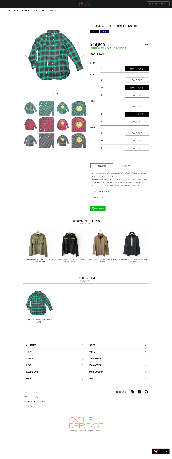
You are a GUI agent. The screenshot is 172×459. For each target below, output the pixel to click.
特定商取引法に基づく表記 (34, 402)
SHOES (29, 378)
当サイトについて (31, 392)
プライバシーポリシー (33, 397)
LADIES (92, 345)
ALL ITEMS (31, 345)
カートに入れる (136, 69)
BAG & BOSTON (96, 372)
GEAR (28, 365)
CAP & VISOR (95, 358)
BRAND (24, 11)
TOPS (35, 11)
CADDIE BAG (32, 372)
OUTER (53, 11)
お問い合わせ (29, 406)
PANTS (44, 11)
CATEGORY (12, 11)
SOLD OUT (137, 80)
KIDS (91, 378)
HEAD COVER (95, 365)
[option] (54, 55)
